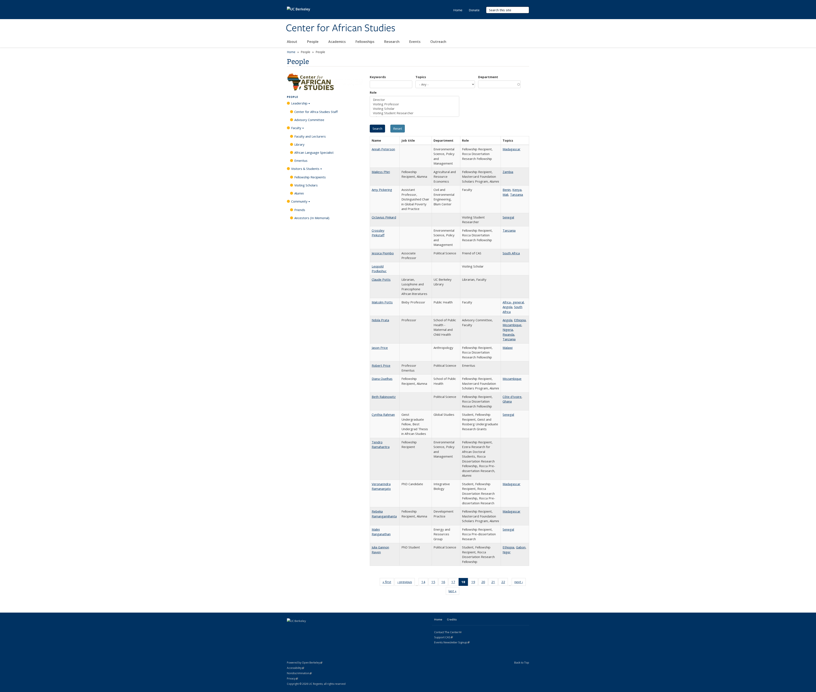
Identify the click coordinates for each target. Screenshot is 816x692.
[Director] (414, 99)
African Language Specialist (314, 152)
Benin (507, 189)
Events (415, 41)
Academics (337, 41)
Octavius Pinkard (384, 217)
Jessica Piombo (383, 253)
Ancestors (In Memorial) (311, 218)
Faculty (296, 128)
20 (484, 583)
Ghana (507, 401)
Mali (505, 194)
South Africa (511, 253)
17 (454, 583)
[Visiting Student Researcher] (414, 113)
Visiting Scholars (306, 185)
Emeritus (300, 160)
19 (474, 583)
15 (434, 583)
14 (424, 583)
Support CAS (443, 637)
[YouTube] (315, 628)
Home (457, 10)
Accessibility (295, 668)
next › (520, 583)
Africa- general (513, 302)
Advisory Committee (309, 120)
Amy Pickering (382, 189)
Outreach (438, 41)
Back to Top (521, 662)
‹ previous (406, 583)
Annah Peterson (383, 149)
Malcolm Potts (382, 302)
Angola (507, 307)
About (292, 41)
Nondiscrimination (299, 673)
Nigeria (508, 329)
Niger (507, 552)
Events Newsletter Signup (452, 642)
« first (388, 583)
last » (454, 592)
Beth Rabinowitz (384, 397)
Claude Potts (381, 279)
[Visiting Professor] (414, 104)
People (313, 41)
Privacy (292, 678)
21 (494, 583)
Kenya (516, 189)
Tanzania (516, 194)
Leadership (299, 103)
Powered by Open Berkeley (304, 662)
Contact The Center (447, 632)
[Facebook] (290, 628)
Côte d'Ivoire (512, 397)
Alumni (299, 193)
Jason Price (380, 347)
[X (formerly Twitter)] (299, 628)
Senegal (508, 217)
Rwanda (508, 334)
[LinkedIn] (307, 628)
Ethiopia (520, 320)
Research (392, 41)
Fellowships (365, 41)
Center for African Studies (340, 28)
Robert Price (381, 365)
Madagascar (511, 149)
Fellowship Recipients (310, 177)
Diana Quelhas (382, 378)
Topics (420, 77)
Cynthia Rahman (383, 414)
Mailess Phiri (381, 172)
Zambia (508, 172)
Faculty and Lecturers (310, 136)
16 (444, 583)
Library (299, 144)
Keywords (378, 77)
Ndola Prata (380, 320)
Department (488, 77)
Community (299, 201)
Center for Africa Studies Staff (316, 112)
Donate (474, 10)
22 (504, 583)
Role (373, 92)
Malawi (508, 347)
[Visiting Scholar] (414, 108)
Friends (299, 210)
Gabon (521, 547)
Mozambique (512, 325)
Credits (452, 619)
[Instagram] (324, 628)
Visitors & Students (305, 168)
